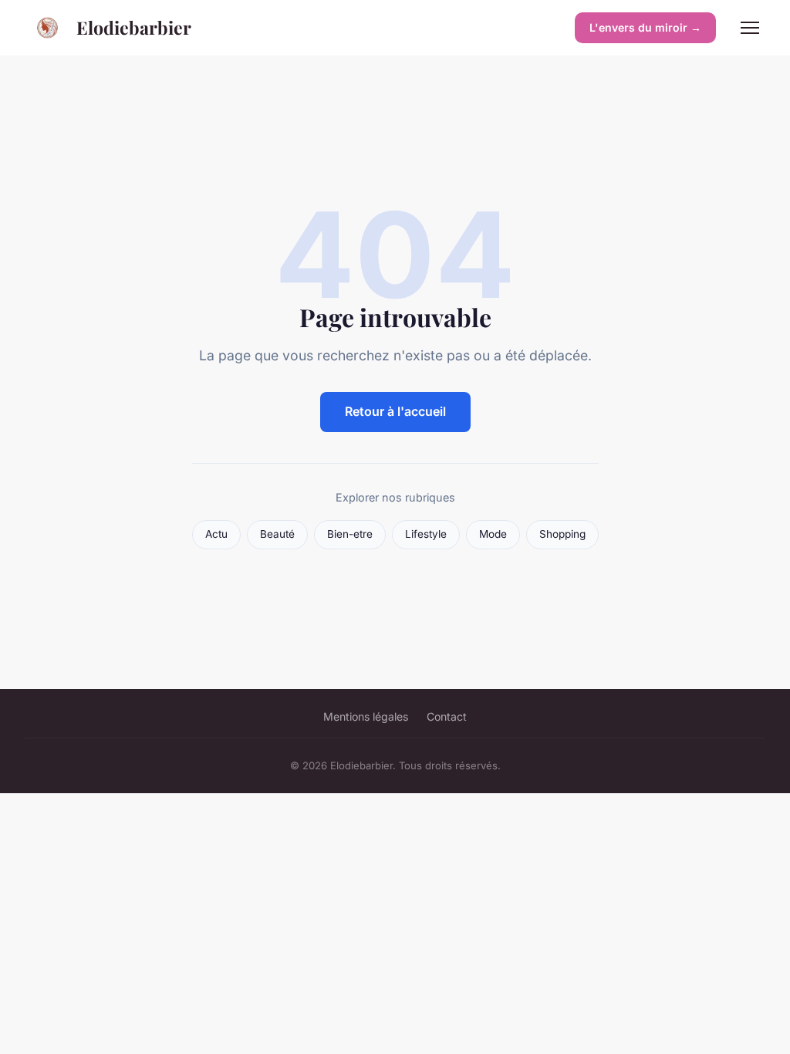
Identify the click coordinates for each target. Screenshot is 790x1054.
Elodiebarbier (133, 27)
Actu (216, 534)
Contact (447, 716)
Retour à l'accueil (395, 411)
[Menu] (749, 27)
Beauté (277, 534)
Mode (493, 534)
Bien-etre (350, 534)
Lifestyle (426, 534)
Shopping (562, 534)
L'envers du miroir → (645, 27)
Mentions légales (365, 716)
